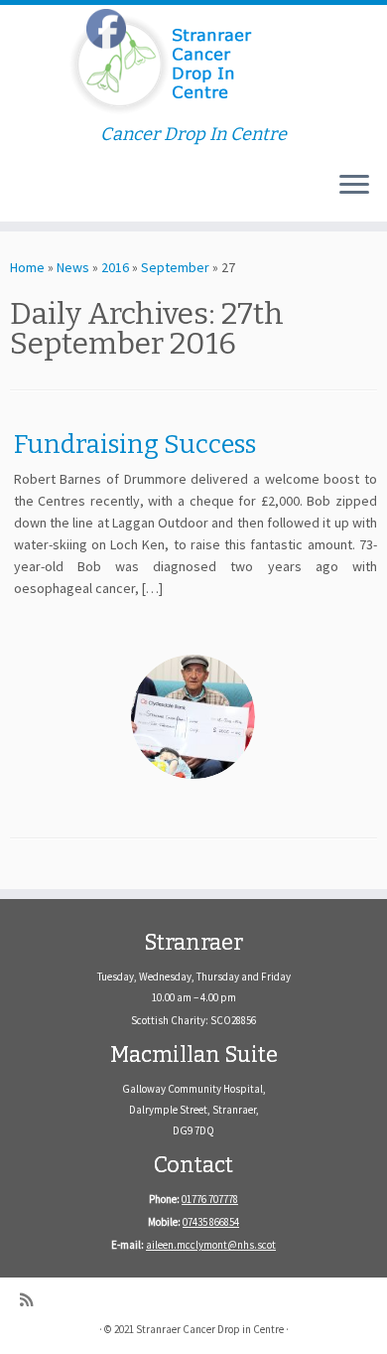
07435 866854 (211, 1222)
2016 (115, 267)
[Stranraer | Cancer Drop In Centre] (193, 64)
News (73, 267)
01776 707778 (210, 1199)
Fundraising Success (135, 444)
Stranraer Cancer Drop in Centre (210, 1329)
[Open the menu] (354, 186)
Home (27, 267)
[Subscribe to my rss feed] (31, 1299)
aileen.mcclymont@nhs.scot (211, 1245)
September (175, 267)
